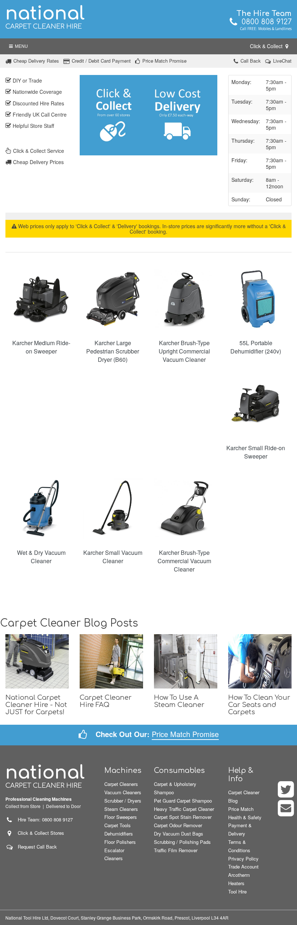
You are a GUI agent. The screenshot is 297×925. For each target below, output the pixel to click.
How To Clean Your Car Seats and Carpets (259, 705)
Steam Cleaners (121, 808)
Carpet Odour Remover (178, 825)
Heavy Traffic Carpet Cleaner (184, 808)
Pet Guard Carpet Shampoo (183, 800)
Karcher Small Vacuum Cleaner (112, 556)
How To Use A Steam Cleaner (179, 701)
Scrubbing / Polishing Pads (182, 841)
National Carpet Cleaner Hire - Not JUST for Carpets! (36, 705)
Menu (20, 46)
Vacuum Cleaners (122, 792)
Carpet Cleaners (121, 783)
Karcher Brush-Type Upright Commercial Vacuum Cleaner (184, 351)
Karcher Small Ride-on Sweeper (255, 452)
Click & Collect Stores (41, 832)
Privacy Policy (243, 858)
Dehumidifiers (118, 833)
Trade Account (243, 866)
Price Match (241, 808)
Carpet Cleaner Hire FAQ (105, 701)
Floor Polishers (120, 841)
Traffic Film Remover (175, 850)
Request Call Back (37, 846)
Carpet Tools (117, 825)
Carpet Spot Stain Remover (183, 816)
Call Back (250, 60)
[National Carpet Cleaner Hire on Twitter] (286, 794)
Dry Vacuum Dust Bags (178, 833)
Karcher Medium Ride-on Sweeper (41, 347)
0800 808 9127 (264, 22)
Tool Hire (237, 891)
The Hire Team (264, 13)
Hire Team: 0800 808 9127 (43, 819)
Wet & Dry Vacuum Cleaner (41, 556)
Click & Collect (267, 46)
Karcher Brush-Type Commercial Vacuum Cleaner (184, 560)
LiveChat (282, 60)
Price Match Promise (164, 60)
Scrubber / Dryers (122, 800)
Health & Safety (245, 817)
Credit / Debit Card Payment (101, 60)
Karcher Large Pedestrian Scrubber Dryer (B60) (112, 351)
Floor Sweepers (120, 816)
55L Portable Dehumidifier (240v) (255, 347)
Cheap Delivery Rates (36, 60)
